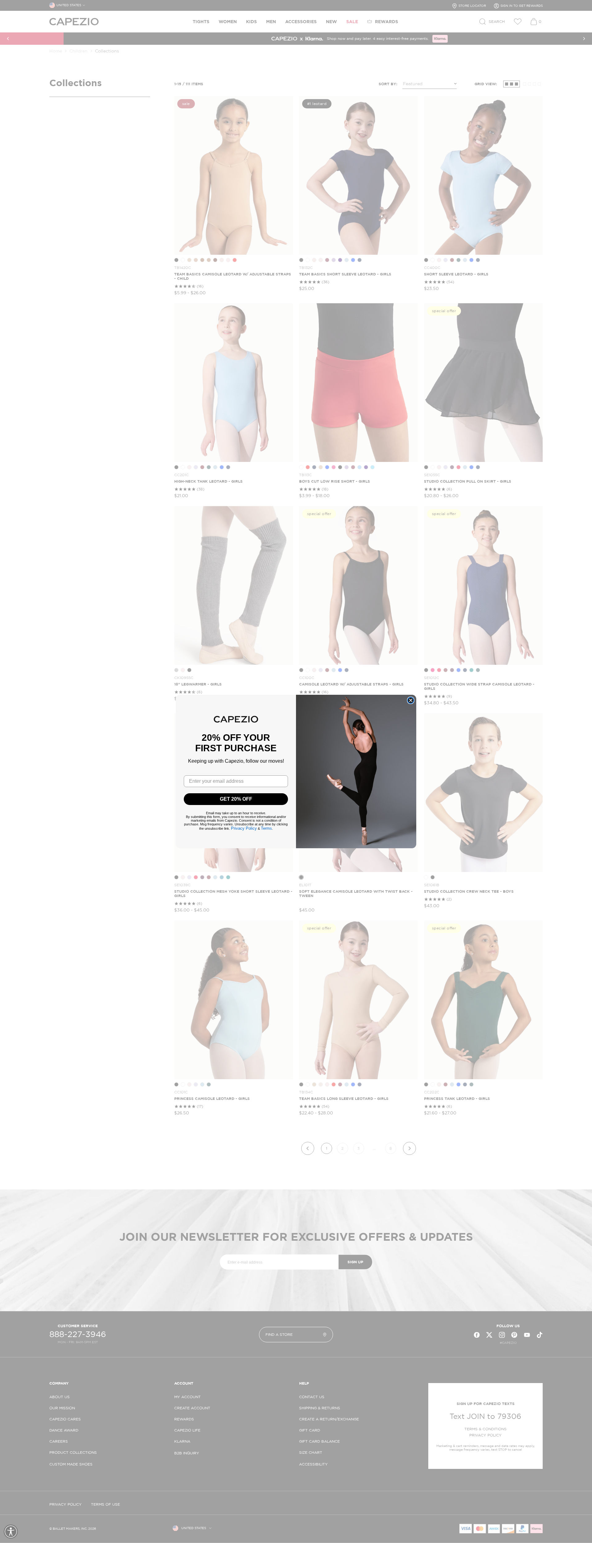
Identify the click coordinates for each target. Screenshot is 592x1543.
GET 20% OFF (236, 799)
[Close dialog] (411, 700)
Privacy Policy (244, 828)
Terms (266, 828)
